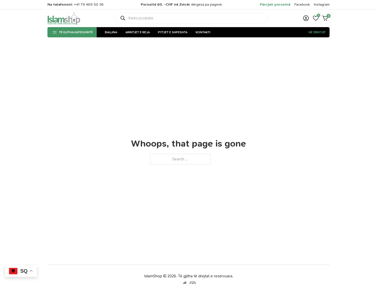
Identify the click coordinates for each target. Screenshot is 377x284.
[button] (315, 18)
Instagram (322, 4)
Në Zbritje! (317, 32)
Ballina (111, 32)
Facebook (302, 4)
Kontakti (203, 32)
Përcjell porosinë (275, 4)
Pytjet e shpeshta (172, 32)
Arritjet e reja (137, 32)
